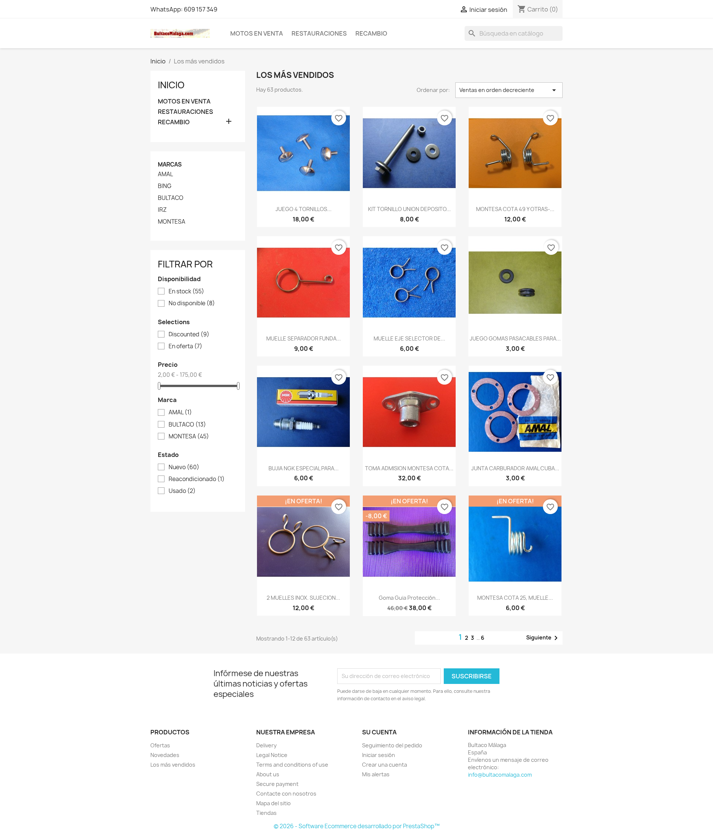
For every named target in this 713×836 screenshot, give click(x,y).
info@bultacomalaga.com (500, 774)
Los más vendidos (172, 764)
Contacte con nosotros (286, 793)
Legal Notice (271, 754)
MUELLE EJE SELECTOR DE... (409, 338)
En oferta (185, 346)
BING (165, 186)
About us (267, 774)
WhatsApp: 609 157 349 (183, 9)
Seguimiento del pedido (392, 745)
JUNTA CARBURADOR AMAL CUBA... (515, 468)
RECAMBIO (371, 33)
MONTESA (171, 222)
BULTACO (170, 198)
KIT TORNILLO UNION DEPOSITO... (409, 209)
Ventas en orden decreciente (509, 90)
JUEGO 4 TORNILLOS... (304, 209)
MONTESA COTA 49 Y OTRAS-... (515, 209)
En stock (186, 291)
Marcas (170, 164)
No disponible (192, 303)
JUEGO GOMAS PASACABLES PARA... (515, 338)
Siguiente (543, 637)
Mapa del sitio (273, 803)
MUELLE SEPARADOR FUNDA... (303, 338)
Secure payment (277, 783)
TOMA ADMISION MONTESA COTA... (409, 468)
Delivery (266, 745)
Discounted (189, 334)
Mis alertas (376, 774)
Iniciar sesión (378, 754)
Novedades (164, 754)
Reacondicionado (197, 479)
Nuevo (184, 467)
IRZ (162, 210)
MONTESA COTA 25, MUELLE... (515, 597)
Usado (182, 491)
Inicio (171, 85)
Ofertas (160, 745)
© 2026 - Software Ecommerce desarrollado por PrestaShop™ (357, 826)
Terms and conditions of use (292, 764)
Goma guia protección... (409, 597)
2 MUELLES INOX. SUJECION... (303, 597)
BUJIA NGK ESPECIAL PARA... (303, 468)
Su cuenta (379, 732)
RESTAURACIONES (319, 33)
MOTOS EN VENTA (256, 33)
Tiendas (266, 812)
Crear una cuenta (384, 764)
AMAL (165, 174)
